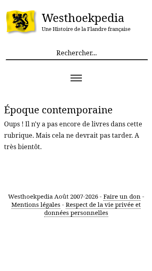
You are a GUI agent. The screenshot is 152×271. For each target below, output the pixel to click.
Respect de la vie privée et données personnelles (92, 208)
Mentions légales (35, 204)
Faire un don (122, 196)
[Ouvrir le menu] (76, 78)
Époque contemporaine (58, 109)
